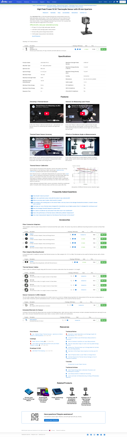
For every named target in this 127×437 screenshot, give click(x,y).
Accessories (66, 12)
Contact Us (83, 12)
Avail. (86, 45)
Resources (75, 12)
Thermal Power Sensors (62, 5)
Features (53, 12)
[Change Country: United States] (49, 430)
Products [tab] (19, 2)
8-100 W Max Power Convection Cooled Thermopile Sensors (82, 5)
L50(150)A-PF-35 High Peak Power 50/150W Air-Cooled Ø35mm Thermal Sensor (65, 7)
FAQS (59, 12)
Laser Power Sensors (51, 5)
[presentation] (63, 218)
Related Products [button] (64, 383)
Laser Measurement (41, 5)
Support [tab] (42, 2)
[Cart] (117, 2)
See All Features (36, 36)
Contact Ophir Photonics (51, 420)
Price (93, 45)
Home (34, 5)
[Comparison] (114, 2)
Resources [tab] (35, 2)
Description (32, 45)
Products (45, 12)
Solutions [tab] (26, 2)
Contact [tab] (54, 2)
